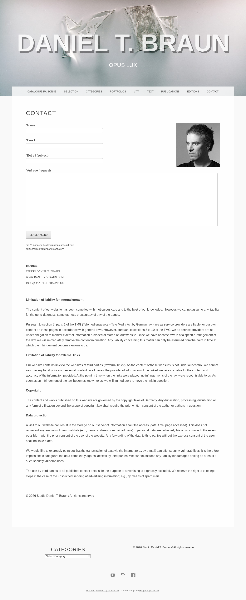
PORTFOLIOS (118, 91)
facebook (133, 584)
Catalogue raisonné (41, 91)
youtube (113, 584)
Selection (71, 91)
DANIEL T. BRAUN (123, 43)
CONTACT (213, 91)
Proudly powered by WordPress (102, 590)
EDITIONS (193, 91)
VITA (136, 91)
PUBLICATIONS (170, 91)
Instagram (123, 584)
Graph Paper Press (149, 590)
